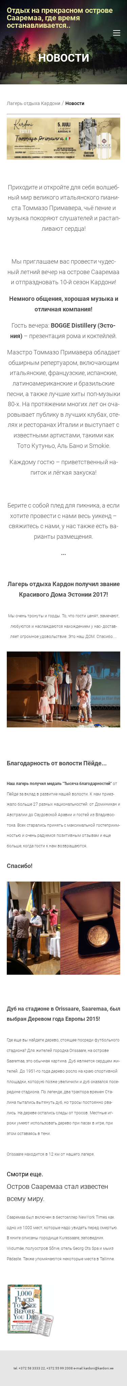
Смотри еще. (25, 1174)
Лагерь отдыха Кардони (33, 103)
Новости (74, 103)
